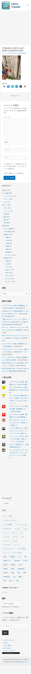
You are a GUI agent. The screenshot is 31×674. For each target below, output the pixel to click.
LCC (10, 516)
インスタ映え (7, 524)
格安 (12, 572)
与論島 (5, 556)
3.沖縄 (7, 243)
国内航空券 (17, 560)
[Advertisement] (15, 27)
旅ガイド (4, 205)
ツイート (4, 592)
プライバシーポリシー (9, 651)
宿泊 (5, 217)
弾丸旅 (5, 569)
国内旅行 (6, 234)
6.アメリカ (8, 276)
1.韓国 (7, 261)
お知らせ (4, 190)
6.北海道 (7, 252)
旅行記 (4, 225)
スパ (22, 532)
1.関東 (7, 237)
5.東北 (7, 249)
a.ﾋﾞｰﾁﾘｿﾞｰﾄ (8, 255)
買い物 (6, 222)
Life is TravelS (15, 5)
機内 (19, 572)
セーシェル (6, 537)
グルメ (6, 208)
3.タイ (7, 267)
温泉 (14, 576)
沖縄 (24, 572)
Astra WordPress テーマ (19, 662)
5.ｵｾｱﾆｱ (7, 273)
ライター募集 (7, 645)
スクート (14, 533)
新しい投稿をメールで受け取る (14, 173)
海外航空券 (6, 577)
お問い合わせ (7, 648)
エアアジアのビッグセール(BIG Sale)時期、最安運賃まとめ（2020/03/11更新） (18, 408)
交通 (5, 214)
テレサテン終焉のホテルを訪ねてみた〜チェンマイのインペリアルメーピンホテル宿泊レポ (18, 430)
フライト (6, 199)
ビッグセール (7, 545)
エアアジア (7, 529)
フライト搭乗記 (8, 228)
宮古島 (5, 565)
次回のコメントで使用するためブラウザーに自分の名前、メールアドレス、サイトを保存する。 (15, 166)
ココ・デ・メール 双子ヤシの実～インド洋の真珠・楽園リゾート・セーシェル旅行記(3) (18, 438)
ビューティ (7, 211)
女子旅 (25, 560)
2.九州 (7, 240)
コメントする (6, 53)
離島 (20, 577)
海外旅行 (6, 258)
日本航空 (5, 572)
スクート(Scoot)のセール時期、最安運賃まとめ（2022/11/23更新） (18, 390)
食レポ (11, 580)
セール (15, 537)
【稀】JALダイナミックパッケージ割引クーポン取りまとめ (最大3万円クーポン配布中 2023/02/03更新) (15, 321)
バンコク (15, 541)
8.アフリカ (8, 278)
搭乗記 (13, 569)
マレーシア (6, 552)
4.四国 (7, 246)
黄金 (17, 580)
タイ (22, 537)
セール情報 (5, 193)
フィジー (16, 544)
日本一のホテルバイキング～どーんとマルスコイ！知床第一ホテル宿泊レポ (18, 422)
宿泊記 (13, 565)
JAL (4, 516)
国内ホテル (7, 560)
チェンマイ (6, 541)
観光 (5, 220)
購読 (5, 633)
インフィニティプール (21, 524)
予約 (19, 556)
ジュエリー (6, 532)
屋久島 (20, 564)
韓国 (4, 580)
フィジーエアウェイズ (9, 548)
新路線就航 (21, 569)
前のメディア (15, 96)
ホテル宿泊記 (8, 231)
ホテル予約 (21, 548)
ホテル (6, 202)
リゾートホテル (17, 553)
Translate (16, 607)
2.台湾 (7, 264)
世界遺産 (12, 556)
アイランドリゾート (10, 520)
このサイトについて (8, 640)
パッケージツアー (9, 196)
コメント (7, 117)
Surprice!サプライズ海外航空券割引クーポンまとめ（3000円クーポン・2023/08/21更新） (15, 313)
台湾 (25, 556)
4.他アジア (8, 270)
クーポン (17, 529)
